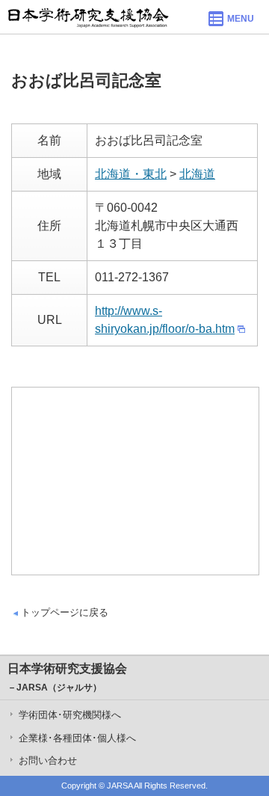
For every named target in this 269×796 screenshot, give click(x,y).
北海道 (197, 174)
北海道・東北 (131, 174)
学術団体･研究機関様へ (70, 714)
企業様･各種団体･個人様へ (77, 738)
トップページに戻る (64, 612)
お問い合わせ (48, 760)
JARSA (119, 785)
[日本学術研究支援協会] (88, 16)
